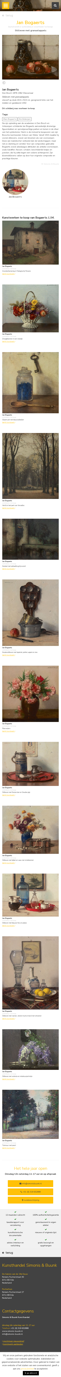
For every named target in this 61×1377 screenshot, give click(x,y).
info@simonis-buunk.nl (12, 1334)
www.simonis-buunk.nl (12, 1331)
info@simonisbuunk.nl (31, 1183)
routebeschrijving (31, 1200)
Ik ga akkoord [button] (31, 1373)
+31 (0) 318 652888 (31, 1192)
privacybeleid (27, 1368)
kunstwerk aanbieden (13, 1344)
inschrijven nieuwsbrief (13, 1341)
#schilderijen (24, 119)
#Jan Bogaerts (9, 119)
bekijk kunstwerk (8, 274)
